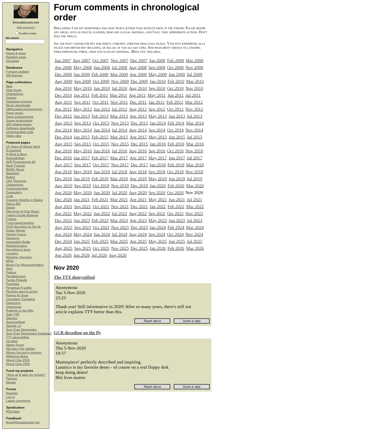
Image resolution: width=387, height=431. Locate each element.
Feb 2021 (100, 199)
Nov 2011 (119, 102)
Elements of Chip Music (22, 211)
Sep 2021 (82, 206)
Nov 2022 (194, 213)
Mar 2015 (119, 136)
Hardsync (12, 238)
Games (11, 97)
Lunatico (12, 253)
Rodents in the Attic (20, 310)
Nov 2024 (194, 234)
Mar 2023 (119, 220)
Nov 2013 (120, 122)
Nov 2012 (194, 109)
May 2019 (157, 178)
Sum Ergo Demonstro (21, 329)
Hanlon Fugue (16, 234)
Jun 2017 (177, 157)
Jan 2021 (82, 199)
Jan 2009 (82, 74)
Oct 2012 (175, 109)
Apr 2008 (63, 67)
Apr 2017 (138, 157)
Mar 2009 (119, 74)
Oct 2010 (175, 88)
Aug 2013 (63, 122)
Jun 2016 (102, 150)
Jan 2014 (158, 122)
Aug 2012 (138, 109)
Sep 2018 (156, 171)
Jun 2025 (177, 241)
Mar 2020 (195, 185)
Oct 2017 (101, 164)
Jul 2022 (119, 213)
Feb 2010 (176, 81)
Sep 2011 (82, 102)
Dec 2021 (139, 206)
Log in (10, 397)
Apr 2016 (63, 150)
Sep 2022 (156, 213)
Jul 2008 (119, 67)
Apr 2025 (138, 241)
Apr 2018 (63, 171)
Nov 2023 (120, 227)
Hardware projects (19, 101)
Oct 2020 (175, 192)
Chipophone (14, 94)
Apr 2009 (138, 74)
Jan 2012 (156, 102)
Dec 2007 (138, 60)
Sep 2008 (156, 67)
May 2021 (157, 199)
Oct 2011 (100, 102)
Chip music (14, 90)
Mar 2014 (195, 122)
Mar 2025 (119, 241)
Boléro (10, 177)
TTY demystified (17, 337)
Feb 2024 (176, 227)
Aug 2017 (63, 164)
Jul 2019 (194, 178)
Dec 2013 (139, 122)
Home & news (16, 53)
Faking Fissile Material (22, 215)
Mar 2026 (195, 248)
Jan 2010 (158, 81)
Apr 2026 (63, 255)
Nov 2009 (120, 81)
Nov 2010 (194, 88)
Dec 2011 (138, 102)
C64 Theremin (16, 181)
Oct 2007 (100, 60)
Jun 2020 (102, 192)
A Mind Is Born (16, 154)
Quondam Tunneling (20, 299)
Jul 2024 (119, 234)
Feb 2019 (100, 178)
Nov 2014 (194, 129)
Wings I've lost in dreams (23, 352)
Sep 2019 (82, 185)
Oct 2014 (175, 129)
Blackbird (12, 173)
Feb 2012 (174, 102)
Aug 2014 (138, 129)
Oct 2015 (101, 143)
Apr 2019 (138, 178)
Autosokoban (15, 158)
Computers (14, 192)
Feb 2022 (176, 206)
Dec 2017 (139, 164)
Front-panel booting (20, 223)
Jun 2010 (102, 88)
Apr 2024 (63, 234)
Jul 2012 (119, 109)
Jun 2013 (177, 116)
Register (12, 393)
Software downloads (20, 128)
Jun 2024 (102, 234)
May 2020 (82, 192)
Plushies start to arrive (22, 291)
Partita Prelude (16, 280)
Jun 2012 (102, 109)
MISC (10, 261)
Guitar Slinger (16, 230)
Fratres (11, 219)
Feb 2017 (100, 157)
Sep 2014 (156, 129)
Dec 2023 (139, 227)
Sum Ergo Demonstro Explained (29, 333)
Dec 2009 (139, 81)
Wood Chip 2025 (18, 360)
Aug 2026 (118, 255)
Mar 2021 (119, 199)
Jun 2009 (177, 74)
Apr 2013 (138, 116)
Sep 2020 (156, 192)
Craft (9, 196)
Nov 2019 (120, 185)
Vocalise (12, 341)
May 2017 (157, 157)
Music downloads (18, 105)
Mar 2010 (195, 81)
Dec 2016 (63, 157)
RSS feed (12, 411)
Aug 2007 (81, 60)
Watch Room (15, 345)
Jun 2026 (81, 255)
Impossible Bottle (18, 242)
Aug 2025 (63, 248)
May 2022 (82, 213)
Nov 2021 (120, 206)
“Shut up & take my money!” (26, 374)
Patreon (11, 378)
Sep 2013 (82, 122)
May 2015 (157, 136)
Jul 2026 (99, 255)
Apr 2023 (138, 220)
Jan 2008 (157, 60)
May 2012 (82, 109)
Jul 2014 (119, 129)
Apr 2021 (138, 199)
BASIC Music (15, 169)
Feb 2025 (100, 241)
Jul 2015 (194, 136)
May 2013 (157, 116)
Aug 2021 (63, 206)
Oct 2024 (175, 234)
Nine (9, 268)
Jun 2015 (177, 136)
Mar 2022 (195, 206)
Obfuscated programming (24, 109)
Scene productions (19, 120)
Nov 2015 (120, 143)
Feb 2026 (176, 248)
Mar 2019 (119, 178)
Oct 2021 (101, 206)
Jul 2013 (194, 116)
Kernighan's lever (18, 249)
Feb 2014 (176, 122)
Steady (11, 382)
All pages (12, 61)
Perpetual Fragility (19, 287)
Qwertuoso (14, 306)
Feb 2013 (100, 116)
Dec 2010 (63, 95)
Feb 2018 (176, 164)
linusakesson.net (26, 22)
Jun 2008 (102, 67)
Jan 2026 (158, 248)
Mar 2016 (195, 143)
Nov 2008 (194, 67)
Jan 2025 (82, 241)
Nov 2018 (194, 171)
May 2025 (157, 241)
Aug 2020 (138, 192)
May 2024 (82, 234)
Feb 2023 (100, 220)
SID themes (14, 75)
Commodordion (17, 188)
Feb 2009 (100, 74)
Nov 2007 (119, 60)
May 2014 (82, 129)
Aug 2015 (63, 143)
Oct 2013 (101, 122)
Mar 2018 (195, 164)
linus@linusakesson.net (22, 422)
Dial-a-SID (13, 204)
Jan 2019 (82, 178)
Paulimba (12, 284)
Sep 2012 (156, 109)
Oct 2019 (101, 185)
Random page (16, 57)
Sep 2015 (82, 143)
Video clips (13, 136)
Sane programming (19, 116)
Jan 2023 (82, 220)
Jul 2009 (194, 74)
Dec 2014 (63, 136)
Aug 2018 (138, 171)
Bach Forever (15, 165)
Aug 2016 (138, 150)
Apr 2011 (137, 95)
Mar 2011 (118, 95)
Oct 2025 (101, 248)
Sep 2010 (156, 88)
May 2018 (82, 171)
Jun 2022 (102, 213)
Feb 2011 (99, 95)
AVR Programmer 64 (20, 162)
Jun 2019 (177, 178)
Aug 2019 (63, 185)
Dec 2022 (63, 220)
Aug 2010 (138, 88)
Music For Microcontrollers (25, 265)
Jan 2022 (158, 206)
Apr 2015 (138, 136)
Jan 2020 (158, 185)
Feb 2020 (176, 185)
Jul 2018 (119, 171)
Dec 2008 (63, 74)
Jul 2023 (194, 220)
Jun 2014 (102, 129)
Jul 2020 (119, 192)
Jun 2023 (177, 220)
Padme (11, 272)
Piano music (14, 113)
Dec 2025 (139, 248)
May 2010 (82, 88)
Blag (9, 86)
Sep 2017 (82, 164)
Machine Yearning (19, 257)
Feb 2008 (175, 60)
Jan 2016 (158, 143)
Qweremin (13, 303)
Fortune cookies (17, 71)
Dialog (10, 207)
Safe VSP (12, 314)
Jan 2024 (158, 227)
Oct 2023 (101, 227)
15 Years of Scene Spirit (23, 146)
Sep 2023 (82, 227)
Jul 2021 (194, 199)
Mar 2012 (194, 102)
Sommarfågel (15, 322)
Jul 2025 (194, 241)
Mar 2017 (119, 157)
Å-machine (13, 150)
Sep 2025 (82, 248)
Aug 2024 (138, 234)
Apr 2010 (63, 88)
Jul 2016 (119, 150)
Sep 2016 (156, 150)
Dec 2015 (139, 143)
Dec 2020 (63, 199)
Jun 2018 (102, 171)
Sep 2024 (156, 234)
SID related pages (19, 124)
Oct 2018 (175, 171)
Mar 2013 (119, 116)
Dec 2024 (63, 241)
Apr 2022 (63, 213)
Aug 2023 (63, 227)
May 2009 (157, 74)
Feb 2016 (176, 143)
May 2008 (82, 67)
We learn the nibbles (20, 348)
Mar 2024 (195, 227)
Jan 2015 (82, 136)
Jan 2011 (82, 95)
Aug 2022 (138, 213)
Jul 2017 (194, 157)
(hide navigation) (26, 27)
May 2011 (157, 95)
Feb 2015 (100, 136)
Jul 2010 (119, 88)
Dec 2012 (63, 116)
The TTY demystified (74, 277)
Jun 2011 (176, 95)
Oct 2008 (175, 67)
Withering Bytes (17, 356)
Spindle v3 (13, 326)
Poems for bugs (17, 295)
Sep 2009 (82, 81)
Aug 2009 (63, 81)
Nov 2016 (194, 150)
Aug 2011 (63, 102)
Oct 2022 (175, 213)
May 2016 (82, 150)
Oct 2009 (101, 81)
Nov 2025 (120, 248)
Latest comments (18, 401)
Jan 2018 (158, 164)
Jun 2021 (177, 199)
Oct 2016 (175, 150)
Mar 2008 (194, 60)
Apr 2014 (63, 129)
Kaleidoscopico (16, 245)
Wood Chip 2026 (18, 364)
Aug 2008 (138, 67)
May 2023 (157, 220)
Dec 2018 (63, 178)
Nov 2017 (120, 164)
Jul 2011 (193, 95)
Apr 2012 (63, 109)
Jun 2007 (63, 60)
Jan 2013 (82, 116)
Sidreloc (11, 318)
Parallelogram (16, 276)
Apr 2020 (63, 192)
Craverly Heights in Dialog (24, 200)
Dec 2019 (139, 185)
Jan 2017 (82, 157)
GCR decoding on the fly (23, 226)
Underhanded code (19, 132)
